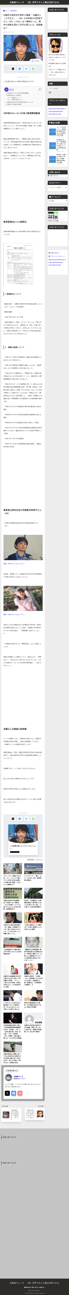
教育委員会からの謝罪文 (14, 95)
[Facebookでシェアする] (19, 68)
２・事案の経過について (16, 99)
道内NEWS (39, 860)
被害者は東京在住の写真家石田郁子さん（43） (20, 102)
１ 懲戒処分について (15, 97)
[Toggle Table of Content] (39, 89)
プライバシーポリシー (34, 1290)
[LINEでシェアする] (33, 68)
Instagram (20, 1096)
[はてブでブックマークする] (26, 68)
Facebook (14, 1096)
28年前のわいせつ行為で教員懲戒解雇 (18, 93)
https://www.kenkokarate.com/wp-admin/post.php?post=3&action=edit (57, 111)
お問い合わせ (54, 175)
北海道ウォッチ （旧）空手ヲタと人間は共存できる (34, 2)
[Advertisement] (23, 179)
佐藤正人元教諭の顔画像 (14, 104)
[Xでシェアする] (13, 68)
